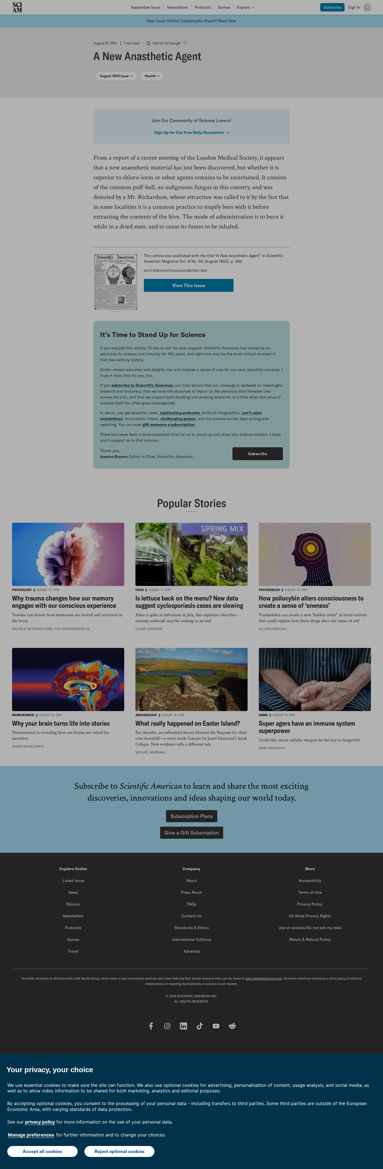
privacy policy (40, 1122)
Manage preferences (31, 1135)
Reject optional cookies (119, 1151)
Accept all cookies (42, 1151)
